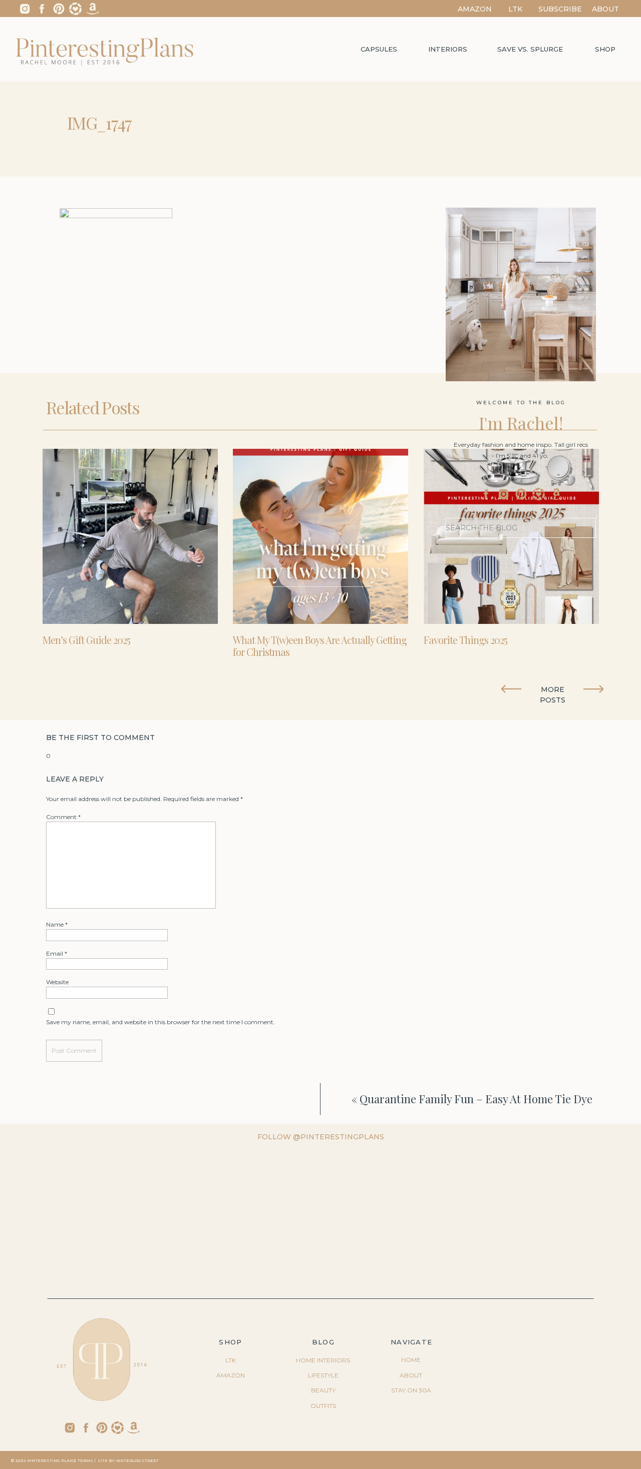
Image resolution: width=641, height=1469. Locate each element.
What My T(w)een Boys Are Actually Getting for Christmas (320, 645)
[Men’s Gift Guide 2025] (130, 536)
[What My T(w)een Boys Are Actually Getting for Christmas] (320, 536)
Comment (63, 817)
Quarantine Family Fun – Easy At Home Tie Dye (476, 1098)
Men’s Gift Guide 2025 (86, 639)
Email (56, 953)
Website (57, 982)
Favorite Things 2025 (465, 639)
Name (57, 924)
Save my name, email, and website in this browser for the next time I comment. (160, 1022)
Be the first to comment (100, 737)
